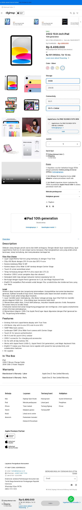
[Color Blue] (52, 68)
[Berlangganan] (74, 478)
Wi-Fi (50, 101)
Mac (6, 399)
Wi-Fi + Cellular (53, 108)
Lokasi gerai (45, 402)
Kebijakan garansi (28, 410)
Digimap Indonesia (57, 489)
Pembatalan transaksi (30, 417)
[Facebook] (47, 206)
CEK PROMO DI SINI (19, 2)
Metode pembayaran (29, 402)
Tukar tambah (27, 406)
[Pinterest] (53, 206)
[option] (16, 22)
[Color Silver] (62, 68)
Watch (7, 410)
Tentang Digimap (46, 406)
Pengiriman (62, 402)
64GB (50, 81)
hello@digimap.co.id (18, 471)
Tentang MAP (45, 410)
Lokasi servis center (29, 413)
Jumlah (48, 139)
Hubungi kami (45, 399)
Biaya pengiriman (51, 49)
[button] (1, 13)
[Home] (10, 13)
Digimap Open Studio (30, 399)
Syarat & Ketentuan (65, 399)
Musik (7, 413)
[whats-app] (71, 499)
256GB (50, 88)
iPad (6, 402)
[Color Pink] (47, 68)
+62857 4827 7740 (21, 473)
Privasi (61, 406)
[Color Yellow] (57, 68)
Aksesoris (8, 417)
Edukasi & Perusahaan (30, 421)
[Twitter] (50, 206)
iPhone (7, 406)
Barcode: (67, 40)
